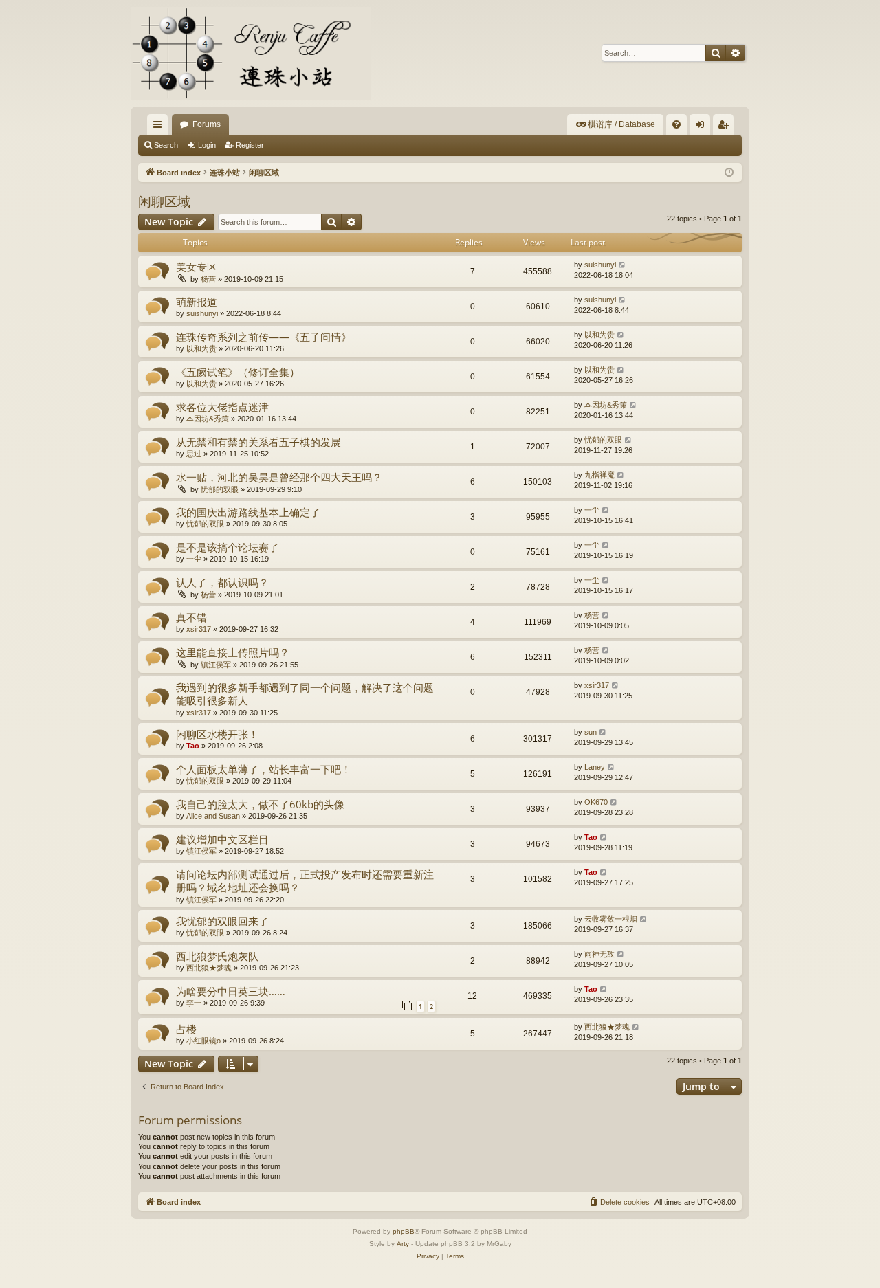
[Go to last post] (622, 265)
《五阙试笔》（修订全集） (238, 372)
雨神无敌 (599, 954)
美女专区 (196, 267)
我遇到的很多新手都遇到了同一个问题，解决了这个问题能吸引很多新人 (305, 693)
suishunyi (600, 264)
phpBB (404, 1231)
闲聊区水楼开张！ (217, 734)
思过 (193, 453)
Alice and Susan (213, 816)
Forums (206, 124)
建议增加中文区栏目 (222, 839)
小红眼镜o (203, 1040)
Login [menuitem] (702, 127)
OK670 (596, 802)
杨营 (208, 279)
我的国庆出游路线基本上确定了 (248, 512)
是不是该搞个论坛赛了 (227, 547)
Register (250, 145)
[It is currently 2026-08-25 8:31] (729, 173)
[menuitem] (615, 124)
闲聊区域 (164, 201)
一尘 (592, 510)
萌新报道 (196, 302)
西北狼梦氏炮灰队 (217, 956)
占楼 (186, 1029)
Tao (192, 746)
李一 (193, 1003)
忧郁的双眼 (603, 440)
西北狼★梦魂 (209, 968)
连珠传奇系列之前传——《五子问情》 (263, 337)
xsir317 (198, 629)
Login (207, 145)
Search (166, 145)
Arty (403, 1243)
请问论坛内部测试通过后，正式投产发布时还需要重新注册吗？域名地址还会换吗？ (305, 880)
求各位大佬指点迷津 (222, 407)
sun (590, 732)
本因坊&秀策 (207, 418)
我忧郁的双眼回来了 (222, 921)
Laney (594, 767)
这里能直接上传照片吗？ (232, 652)
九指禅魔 (599, 475)
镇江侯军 (216, 664)
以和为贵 (201, 348)
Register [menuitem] (726, 127)
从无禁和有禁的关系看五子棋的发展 (258, 442)
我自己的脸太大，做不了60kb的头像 (260, 804)
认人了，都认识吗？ (222, 582)
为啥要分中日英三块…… (230, 991)
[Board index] (251, 53)
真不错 (191, 617)
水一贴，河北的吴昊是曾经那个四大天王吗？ (279, 477)
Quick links (160, 127)
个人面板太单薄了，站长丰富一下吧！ (263, 769)
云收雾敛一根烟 (610, 919)
